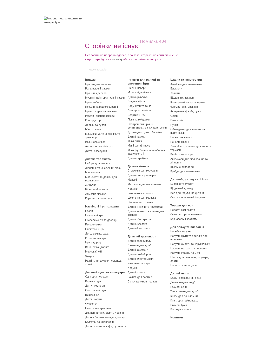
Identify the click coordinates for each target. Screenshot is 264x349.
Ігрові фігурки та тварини (101, 111)
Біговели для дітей (139, 245)
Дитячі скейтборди (139, 254)
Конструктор (93, 120)
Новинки (176, 317)
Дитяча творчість (98, 159)
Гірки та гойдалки (139, 119)
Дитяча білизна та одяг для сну (105, 317)
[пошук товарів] (176, 69)
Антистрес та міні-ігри (98, 146)
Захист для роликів (140, 277)
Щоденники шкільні (182, 97)
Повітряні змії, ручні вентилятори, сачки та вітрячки (147, 126)
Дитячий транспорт (142, 236)
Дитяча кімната (139, 166)
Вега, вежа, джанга (97, 247)
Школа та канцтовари (186, 79)
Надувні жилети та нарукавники (190, 243)
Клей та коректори (181, 154)
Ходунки (133, 188)
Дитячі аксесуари (96, 150)
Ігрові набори (93, 102)
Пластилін (176, 120)
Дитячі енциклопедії (182, 282)
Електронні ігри (94, 229)
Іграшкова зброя (95, 141)
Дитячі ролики (136, 272)
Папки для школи (181, 137)
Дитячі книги (179, 273)
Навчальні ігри (94, 215)
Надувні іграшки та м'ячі (185, 252)
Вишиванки (92, 294)
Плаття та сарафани (98, 308)
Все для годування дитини (187, 192)
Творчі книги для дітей (184, 291)
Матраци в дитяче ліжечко (144, 184)
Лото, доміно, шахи (97, 233)
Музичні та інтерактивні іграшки (105, 97)
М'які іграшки (93, 129)
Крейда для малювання (185, 171)
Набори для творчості (98, 163)
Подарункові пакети (182, 209)
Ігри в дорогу (93, 242)
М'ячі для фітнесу (139, 145)
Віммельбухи (178, 305)
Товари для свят (182, 205)
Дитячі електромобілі (141, 258)
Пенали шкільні (180, 141)
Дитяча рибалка (137, 97)
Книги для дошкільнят (184, 296)
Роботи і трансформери (99, 115)
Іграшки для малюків (98, 84)
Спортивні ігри (136, 115)
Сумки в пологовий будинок (187, 197)
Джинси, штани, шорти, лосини (104, 312)
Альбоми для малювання (186, 84)
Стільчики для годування (143, 170)
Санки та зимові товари (142, 281)
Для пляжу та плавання (187, 227)
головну (117, 59)
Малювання (92, 172)
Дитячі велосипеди (139, 240)
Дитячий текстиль (139, 228)
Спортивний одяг (95, 290)
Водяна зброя (136, 101)
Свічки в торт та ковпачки (186, 214)
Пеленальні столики (140, 202)
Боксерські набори (139, 110)
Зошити (175, 93)
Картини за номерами (98, 198)
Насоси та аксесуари (183, 265)
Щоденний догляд (181, 188)
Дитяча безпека (137, 223)
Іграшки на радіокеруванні (101, 106)
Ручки (174, 124)
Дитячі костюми (95, 285)
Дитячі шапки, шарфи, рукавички (105, 326)
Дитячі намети (136, 136)
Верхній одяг (93, 281)
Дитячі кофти (93, 299)
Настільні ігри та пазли (102, 206)
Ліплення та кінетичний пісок (103, 167)
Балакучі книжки (180, 309)
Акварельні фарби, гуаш (185, 111)
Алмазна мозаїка (95, 193)
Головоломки (93, 224)
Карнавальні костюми (183, 218)
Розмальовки (178, 286)
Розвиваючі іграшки (97, 88)
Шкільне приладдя (182, 166)
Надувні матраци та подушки (188, 248)
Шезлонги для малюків (142, 197)
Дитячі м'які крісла (139, 219)
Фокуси (89, 256)
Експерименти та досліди (101, 220)
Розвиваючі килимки (140, 193)
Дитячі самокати (138, 249)
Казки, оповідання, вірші (185, 277)
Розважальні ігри (95, 238)
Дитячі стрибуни (138, 158)
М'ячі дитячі (135, 141)
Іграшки (91, 79)
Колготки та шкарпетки (99, 321)
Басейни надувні (180, 231)
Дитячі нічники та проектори (145, 206)
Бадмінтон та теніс (139, 105)
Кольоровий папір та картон (187, 102)
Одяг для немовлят (97, 276)
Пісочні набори (137, 87)
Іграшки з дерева (95, 93)
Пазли (89, 210)
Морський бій (93, 251)
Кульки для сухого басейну (145, 132)
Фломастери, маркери (184, 106)
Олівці (174, 115)
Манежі (132, 179)
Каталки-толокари (139, 263)
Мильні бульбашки (139, 92)
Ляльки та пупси (95, 124)
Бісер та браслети (96, 189)
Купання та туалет (181, 183)
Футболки (91, 303)
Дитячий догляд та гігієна (189, 179)
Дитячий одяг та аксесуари (105, 272)
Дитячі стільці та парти (142, 175)
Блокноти (176, 88)
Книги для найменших (184, 300)
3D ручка (90, 184)
